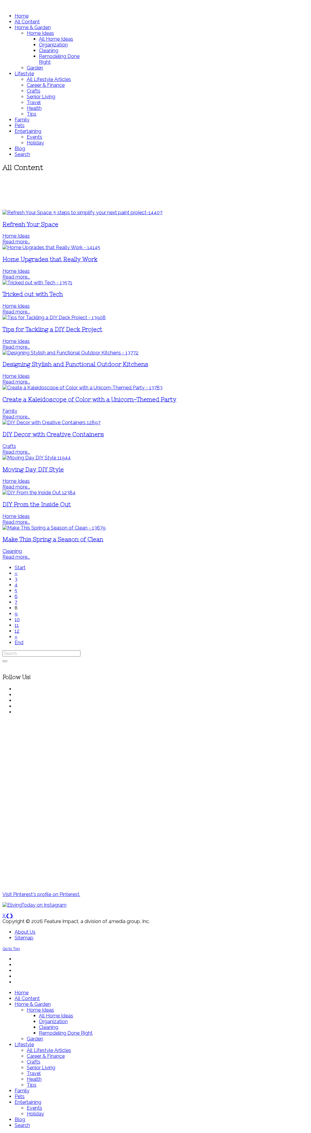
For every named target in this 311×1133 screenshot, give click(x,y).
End (19, 642)
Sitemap (24, 938)
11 (17, 625)
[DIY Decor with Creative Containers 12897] (51, 422)
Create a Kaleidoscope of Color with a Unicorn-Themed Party (89, 399)
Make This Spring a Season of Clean (52, 539)
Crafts (9, 446)
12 (17, 631)
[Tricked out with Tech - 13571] (37, 283)
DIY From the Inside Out (36, 504)
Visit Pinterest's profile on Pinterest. (41, 894)
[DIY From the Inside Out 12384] (39, 492)
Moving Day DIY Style (33, 469)
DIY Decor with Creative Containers (53, 434)
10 (17, 619)
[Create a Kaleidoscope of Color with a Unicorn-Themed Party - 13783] (82, 388)
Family (9, 411)
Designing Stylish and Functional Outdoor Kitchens (75, 364)
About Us (25, 932)
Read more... (16, 242)
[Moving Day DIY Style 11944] (36, 458)
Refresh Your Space (30, 224)
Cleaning (12, 551)
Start (20, 567)
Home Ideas (16, 236)
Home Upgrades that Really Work (49, 259)
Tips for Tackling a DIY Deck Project (52, 329)
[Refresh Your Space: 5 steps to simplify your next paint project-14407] (82, 212)
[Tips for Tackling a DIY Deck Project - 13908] (54, 317)
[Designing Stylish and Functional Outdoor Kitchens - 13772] (70, 353)
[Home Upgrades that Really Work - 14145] (51, 247)
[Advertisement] (155, 191)
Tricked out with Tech (32, 294)
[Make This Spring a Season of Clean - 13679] (54, 528)
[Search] (4, 661)
